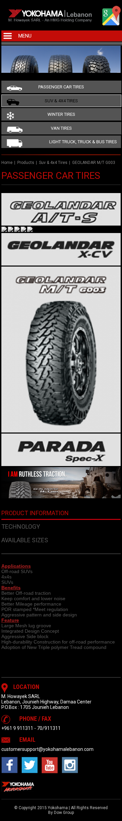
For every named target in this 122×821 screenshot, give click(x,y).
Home (7, 162)
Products (25, 162)
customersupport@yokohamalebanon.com (47, 749)
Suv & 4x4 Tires (61, 100)
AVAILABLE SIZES (24, 540)
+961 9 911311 (17, 728)
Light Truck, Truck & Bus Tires (83, 141)
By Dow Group (61, 812)
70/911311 (49, 728)
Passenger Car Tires (61, 86)
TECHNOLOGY (20, 526)
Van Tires (61, 128)
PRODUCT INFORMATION (35, 513)
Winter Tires (61, 114)
